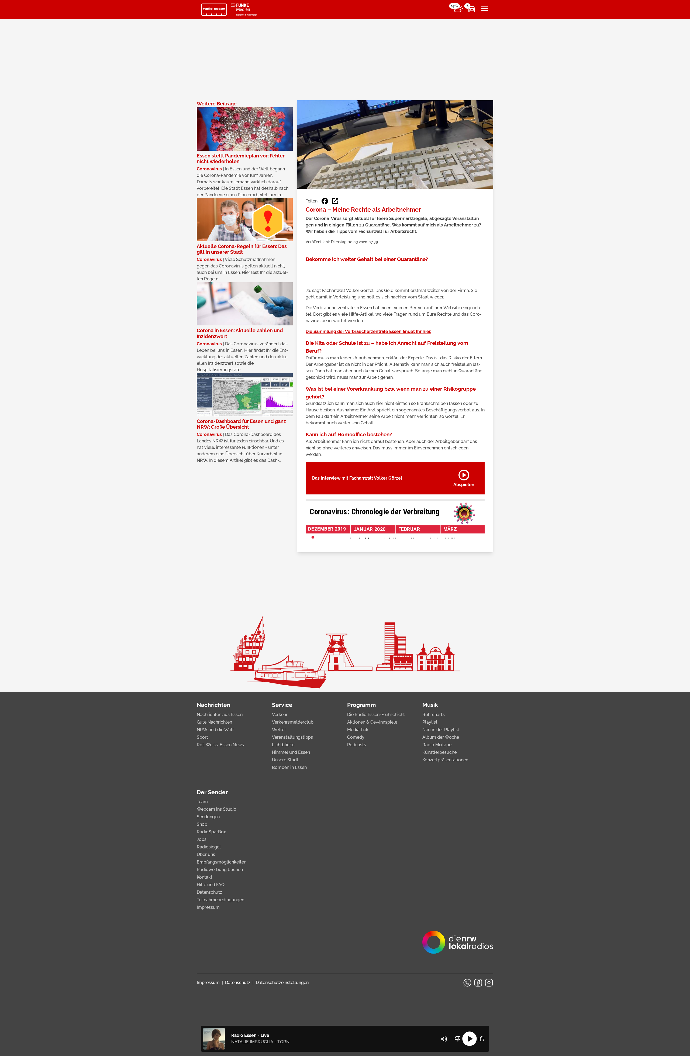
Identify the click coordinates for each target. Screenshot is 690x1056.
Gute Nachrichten (214, 722)
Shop (202, 824)
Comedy (355, 737)
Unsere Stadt (285, 759)
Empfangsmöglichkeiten (221, 862)
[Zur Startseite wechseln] (214, 9)
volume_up (444, 1039)
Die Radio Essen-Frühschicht (376, 714)
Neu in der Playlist (440, 729)
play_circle (469, 1038)
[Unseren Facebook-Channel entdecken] (478, 982)
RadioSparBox (211, 831)
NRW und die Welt (215, 729)
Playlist (429, 722)
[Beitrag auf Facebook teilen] (325, 201)
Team (202, 801)
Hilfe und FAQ (211, 884)
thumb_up (481, 1039)
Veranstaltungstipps (292, 737)
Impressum (208, 907)
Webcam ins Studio (216, 809)
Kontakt (204, 877)
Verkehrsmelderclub (292, 722)
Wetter (279, 729)
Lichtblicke (283, 744)
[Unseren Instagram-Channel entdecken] (489, 982)
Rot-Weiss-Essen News (220, 744)
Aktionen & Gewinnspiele (372, 722)
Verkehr (280, 714)
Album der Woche (440, 737)
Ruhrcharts (433, 714)
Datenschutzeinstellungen (282, 982)
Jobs (201, 839)
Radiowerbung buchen (220, 869)
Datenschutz (209, 892)
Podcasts (356, 744)
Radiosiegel (209, 846)
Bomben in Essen (289, 767)
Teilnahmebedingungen (220, 899)
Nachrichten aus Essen (220, 714)
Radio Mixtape (436, 744)
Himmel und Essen (291, 752)
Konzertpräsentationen (445, 759)
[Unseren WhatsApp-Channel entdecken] (467, 982)
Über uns (206, 854)
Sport (202, 737)
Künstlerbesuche (439, 752)
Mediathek (357, 729)
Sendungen (208, 816)
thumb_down (457, 1039)
